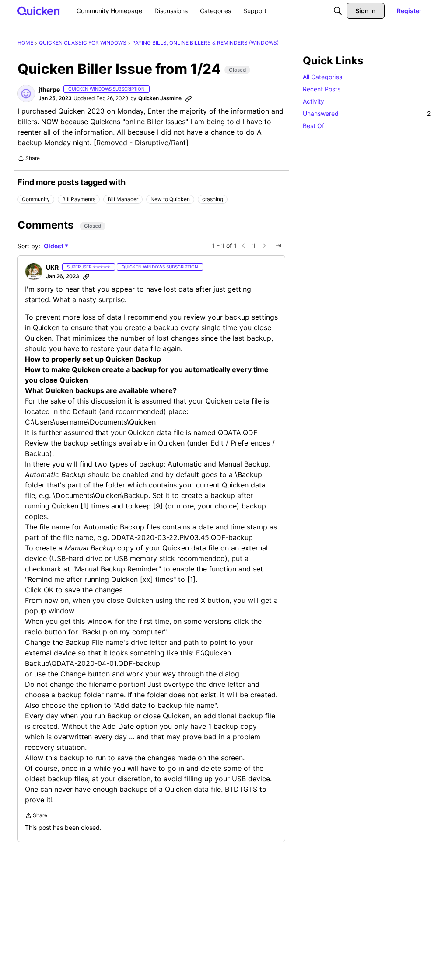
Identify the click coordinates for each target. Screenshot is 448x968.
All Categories (322, 76)
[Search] (338, 11)
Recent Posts (321, 89)
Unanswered (366, 113)
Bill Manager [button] (123, 199)
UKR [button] (52, 267)
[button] (26, 93)
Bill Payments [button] (78, 199)
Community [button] (36, 199)
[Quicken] (39, 10)
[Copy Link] (188, 98)
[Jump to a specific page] (278, 246)
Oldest (54, 246)
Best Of (313, 125)
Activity (313, 101)
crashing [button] (212, 199)
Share (29, 159)
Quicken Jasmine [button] (160, 98)
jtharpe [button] (49, 89)
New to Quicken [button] (170, 199)
